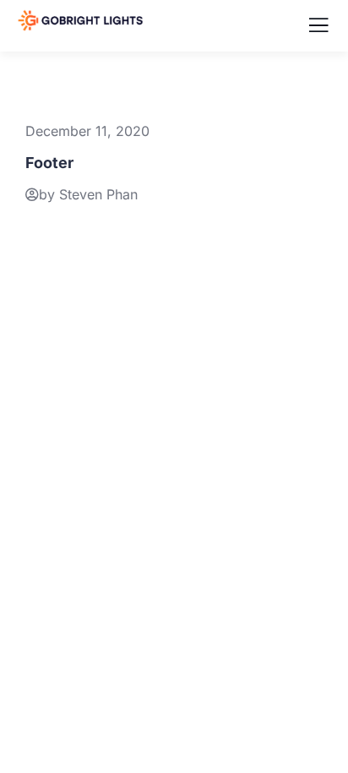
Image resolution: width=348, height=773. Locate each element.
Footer (49, 162)
